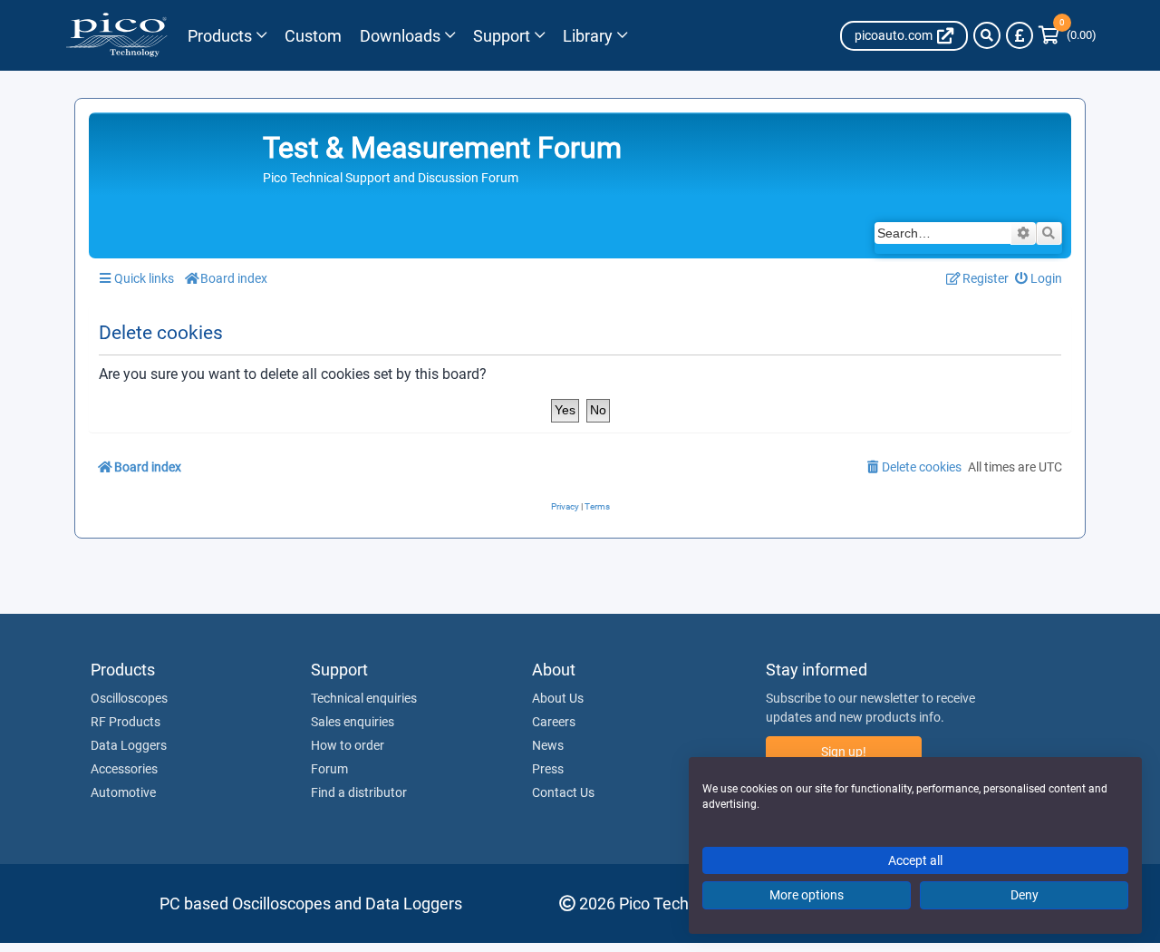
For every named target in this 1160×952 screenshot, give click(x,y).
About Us (558, 698)
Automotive (123, 792)
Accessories (124, 769)
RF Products (125, 721)
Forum (329, 769)
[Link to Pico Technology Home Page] (116, 35)
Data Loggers (129, 745)
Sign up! (843, 751)
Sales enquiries (352, 721)
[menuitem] (1039, 279)
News (548, 745)
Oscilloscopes (129, 698)
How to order (347, 745)
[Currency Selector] (1019, 35)
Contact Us (563, 792)
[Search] (986, 35)
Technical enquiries (364, 698)
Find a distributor (359, 792)
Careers (553, 721)
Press (548, 769)
